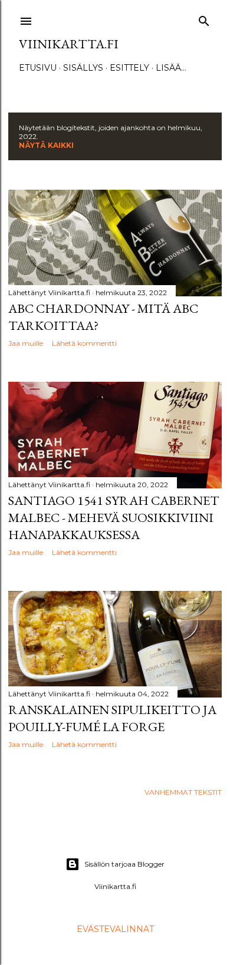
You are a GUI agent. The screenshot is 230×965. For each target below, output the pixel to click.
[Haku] (204, 18)
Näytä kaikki (46, 145)
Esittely (129, 67)
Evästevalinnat (115, 929)
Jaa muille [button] (25, 343)
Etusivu (38, 67)
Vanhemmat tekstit (183, 792)
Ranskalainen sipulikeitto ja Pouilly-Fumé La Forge (112, 718)
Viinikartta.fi (69, 43)
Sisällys (83, 67)
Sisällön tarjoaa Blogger (124, 864)
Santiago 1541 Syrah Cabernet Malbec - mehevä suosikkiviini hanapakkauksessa (113, 517)
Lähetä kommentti (84, 343)
